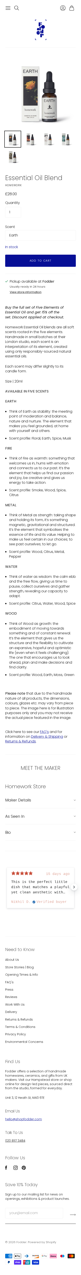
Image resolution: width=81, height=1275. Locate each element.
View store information (25, 292)
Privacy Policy (15, 1034)
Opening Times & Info (21, 974)
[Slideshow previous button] (6, 887)
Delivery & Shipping (47, 736)
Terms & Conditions (20, 1027)
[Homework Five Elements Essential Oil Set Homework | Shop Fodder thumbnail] (12, 139)
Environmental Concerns (24, 1042)
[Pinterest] (24, 1168)
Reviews (11, 997)
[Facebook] (6, 1168)
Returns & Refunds (20, 741)
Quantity (12, 202)
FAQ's (44, 731)
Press (9, 989)
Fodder (21, 1242)
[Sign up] (73, 1214)
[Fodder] (40, 30)
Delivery (11, 1012)
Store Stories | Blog (19, 967)
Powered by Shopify (42, 1242)
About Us (12, 959)
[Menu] (8, 8)
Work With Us (15, 1004)
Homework (13, 185)
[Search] (17, 8)
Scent (10, 227)
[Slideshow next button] (74, 887)
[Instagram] (15, 1168)
